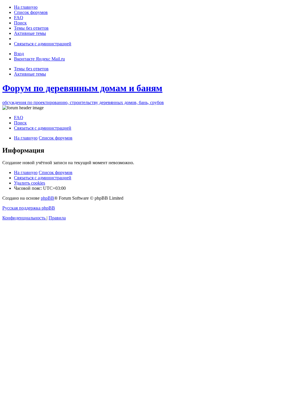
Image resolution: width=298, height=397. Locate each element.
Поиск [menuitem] (20, 122)
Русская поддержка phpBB (28, 207)
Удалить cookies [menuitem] (29, 182)
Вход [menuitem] (19, 53)
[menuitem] (26, 7)
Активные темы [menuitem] (30, 73)
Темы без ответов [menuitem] (31, 68)
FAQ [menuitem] (18, 117)
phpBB (47, 198)
